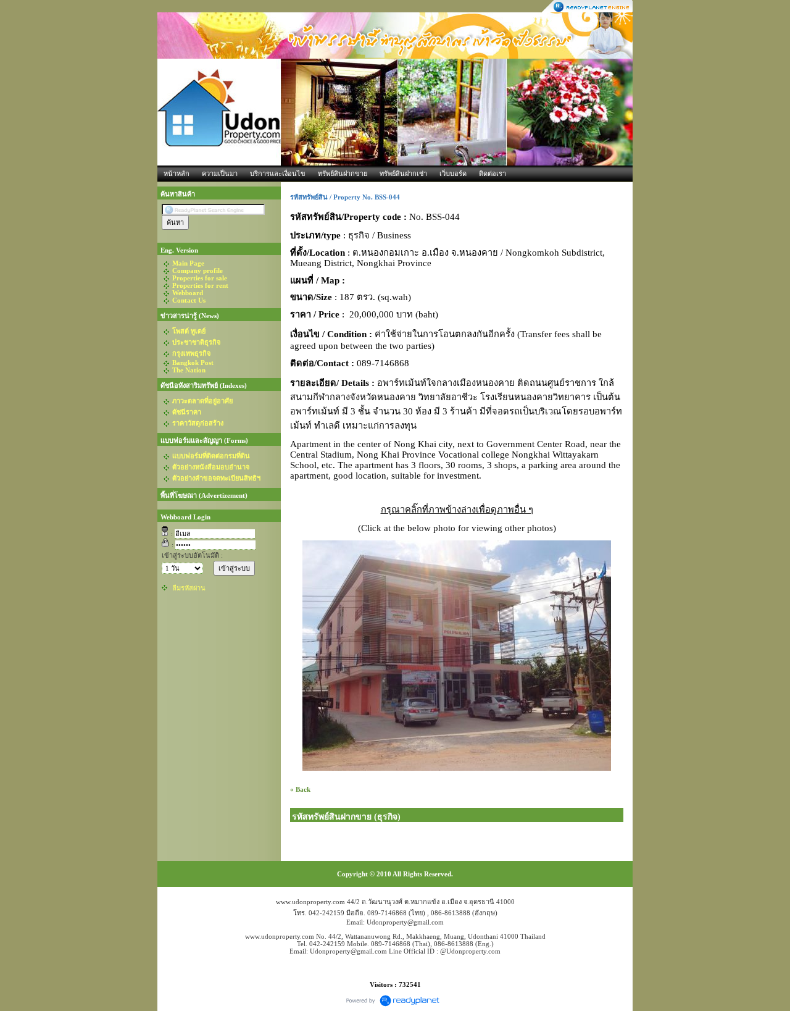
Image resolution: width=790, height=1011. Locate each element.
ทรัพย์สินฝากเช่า (403, 173)
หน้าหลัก (176, 173)
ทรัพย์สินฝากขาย (342, 173)
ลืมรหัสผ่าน (189, 588)
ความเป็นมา (220, 173)
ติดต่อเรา (492, 173)
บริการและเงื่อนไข (278, 173)
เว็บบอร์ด (453, 173)
